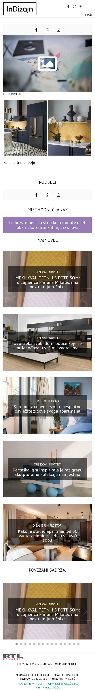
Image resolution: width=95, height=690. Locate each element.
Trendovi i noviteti (47, 272)
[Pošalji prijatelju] (58, 29)
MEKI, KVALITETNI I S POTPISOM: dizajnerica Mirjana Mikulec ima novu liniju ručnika (47, 282)
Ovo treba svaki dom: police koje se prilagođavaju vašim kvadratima (47, 345)
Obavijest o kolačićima (63, 683)
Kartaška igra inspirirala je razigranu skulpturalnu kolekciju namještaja (48, 472)
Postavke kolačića (47, 687)
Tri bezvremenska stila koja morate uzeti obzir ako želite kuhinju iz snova (47, 225)
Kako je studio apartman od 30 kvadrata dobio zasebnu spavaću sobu (48, 535)
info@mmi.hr (70, 675)
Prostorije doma (47, 401)
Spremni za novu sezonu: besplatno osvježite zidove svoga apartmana (48, 409)
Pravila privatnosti (30, 683)
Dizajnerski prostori (47, 525)
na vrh (87, 655)
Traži (88, 14)
